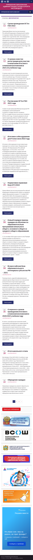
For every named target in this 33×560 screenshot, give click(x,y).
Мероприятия (13, 27)
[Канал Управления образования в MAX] (2, 1)
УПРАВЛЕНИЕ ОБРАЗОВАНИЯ (10, 12)
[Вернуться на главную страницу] (16, 6)
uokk (9, 27)
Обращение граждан (16, 380)
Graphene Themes (19, 558)
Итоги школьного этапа (18, 351)
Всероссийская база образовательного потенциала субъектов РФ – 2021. (16, 269)
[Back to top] (29, 556)
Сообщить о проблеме (16, 544)
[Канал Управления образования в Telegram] (8, 1)
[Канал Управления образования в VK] (5, 1)
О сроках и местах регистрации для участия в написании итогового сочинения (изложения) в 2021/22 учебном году (15, 63)
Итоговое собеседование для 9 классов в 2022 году (19, 137)
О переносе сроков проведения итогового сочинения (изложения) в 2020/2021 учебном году (15, 312)
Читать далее (8, 52)
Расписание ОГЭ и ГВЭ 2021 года (17, 102)
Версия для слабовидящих (11, 409)
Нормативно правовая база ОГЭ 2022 (17, 184)
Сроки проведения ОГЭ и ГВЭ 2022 (18, 24)
